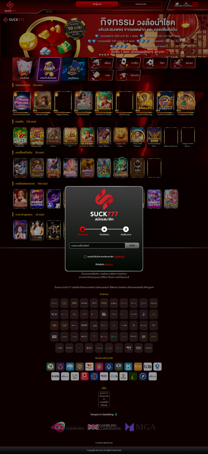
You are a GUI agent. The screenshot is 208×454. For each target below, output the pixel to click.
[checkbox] (98, 256)
